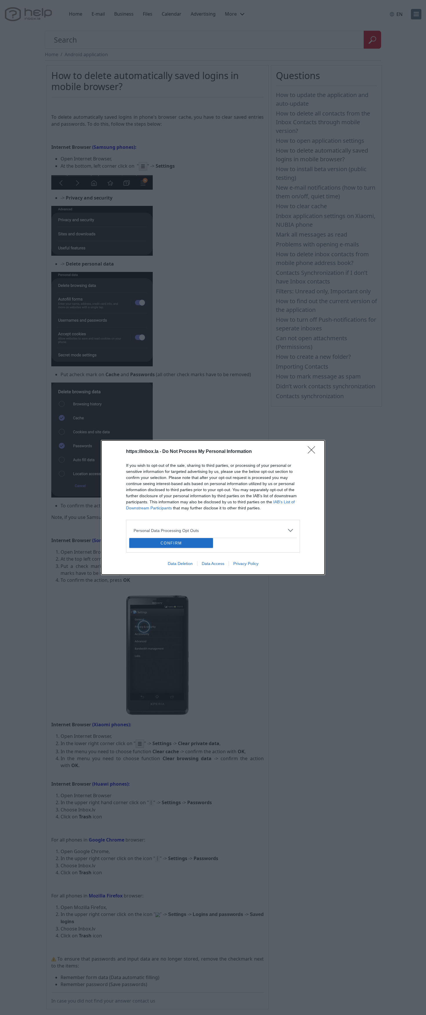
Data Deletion (180, 563)
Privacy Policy (245, 563)
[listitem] (213, 530)
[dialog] (213, 507)
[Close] (313, 451)
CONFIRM (171, 543)
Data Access (213, 563)
